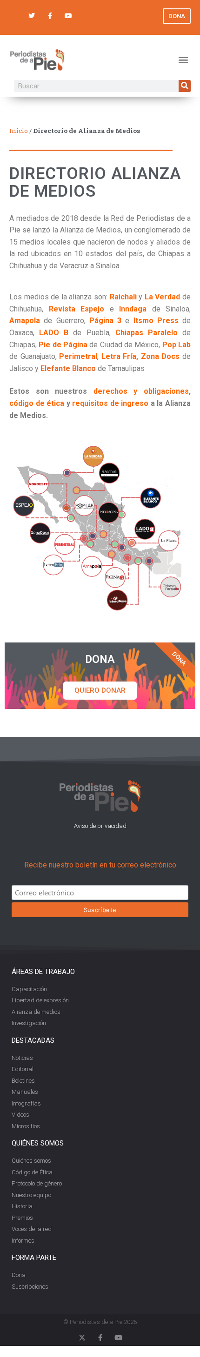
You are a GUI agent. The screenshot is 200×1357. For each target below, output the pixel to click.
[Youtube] (68, 16)
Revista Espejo (73, 308)
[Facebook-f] (50, 16)
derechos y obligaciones (141, 391)
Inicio (18, 130)
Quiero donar (100, 690)
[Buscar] (185, 86)
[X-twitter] (82, 1337)
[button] (183, 59)
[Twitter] (32, 16)
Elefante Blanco (68, 368)
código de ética (36, 403)
